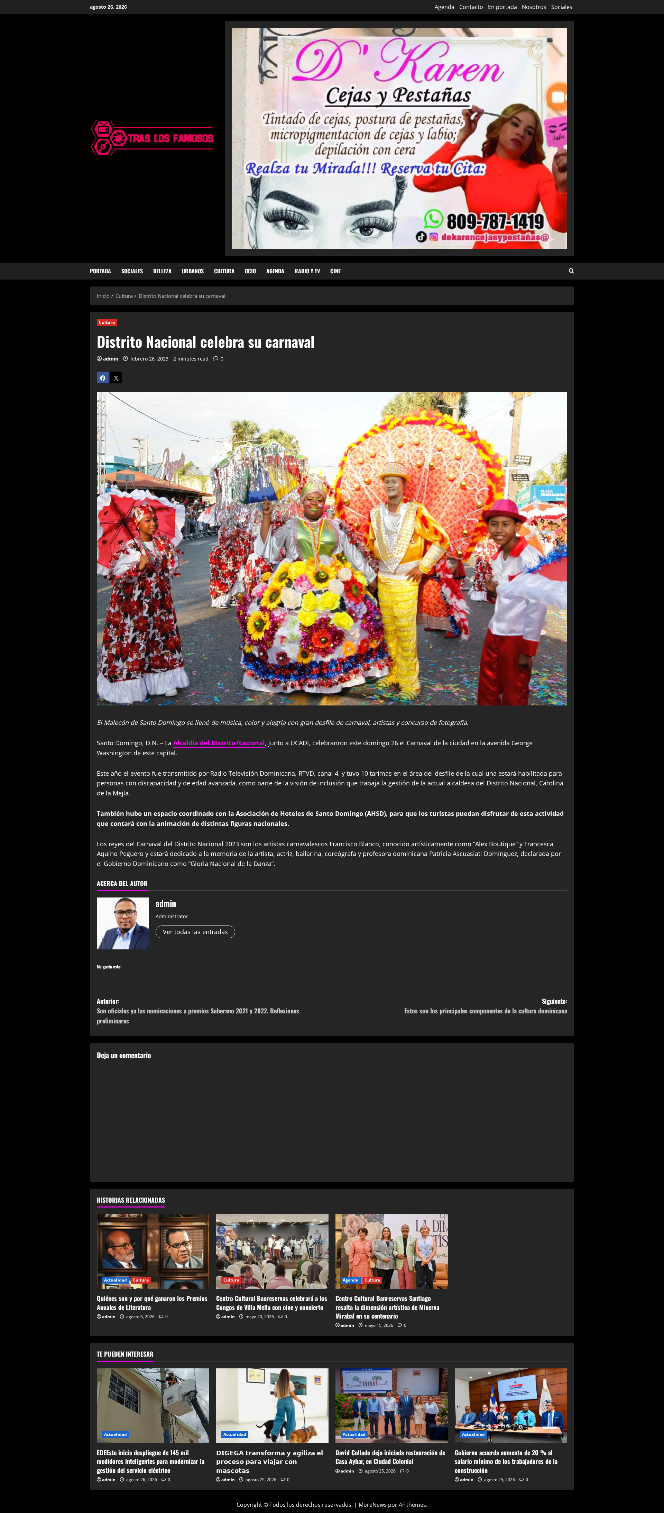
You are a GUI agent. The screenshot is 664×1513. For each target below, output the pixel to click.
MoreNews (373, 1505)
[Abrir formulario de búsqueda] (571, 271)
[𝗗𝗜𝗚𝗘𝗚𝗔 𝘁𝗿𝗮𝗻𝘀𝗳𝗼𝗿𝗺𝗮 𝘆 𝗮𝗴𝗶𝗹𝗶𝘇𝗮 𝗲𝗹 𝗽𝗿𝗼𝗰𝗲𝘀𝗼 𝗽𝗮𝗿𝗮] (272, 1405)
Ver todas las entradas (195, 932)
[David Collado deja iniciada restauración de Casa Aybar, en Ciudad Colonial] (391, 1405)
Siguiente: (485, 1005)
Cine (335, 271)
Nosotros (534, 7)
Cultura (224, 271)
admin (110, 358)
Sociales (561, 7)
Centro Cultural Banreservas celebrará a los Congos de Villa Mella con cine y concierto (271, 1302)
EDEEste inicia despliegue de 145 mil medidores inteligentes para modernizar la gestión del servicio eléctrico (150, 1461)
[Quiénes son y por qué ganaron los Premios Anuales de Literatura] (153, 1251)
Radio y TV (307, 271)
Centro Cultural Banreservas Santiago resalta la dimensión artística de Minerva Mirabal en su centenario (387, 1307)
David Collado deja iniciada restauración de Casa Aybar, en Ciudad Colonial (390, 1457)
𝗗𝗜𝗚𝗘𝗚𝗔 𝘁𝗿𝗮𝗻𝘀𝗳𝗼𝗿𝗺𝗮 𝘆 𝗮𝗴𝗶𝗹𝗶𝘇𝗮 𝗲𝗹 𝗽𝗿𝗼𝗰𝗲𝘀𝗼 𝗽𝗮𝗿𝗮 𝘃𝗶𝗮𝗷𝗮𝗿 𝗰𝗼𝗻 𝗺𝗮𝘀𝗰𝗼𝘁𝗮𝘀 (269, 1461)
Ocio (250, 271)
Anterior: (198, 1011)
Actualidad (115, 1280)
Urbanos (193, 271)
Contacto (471, 7)
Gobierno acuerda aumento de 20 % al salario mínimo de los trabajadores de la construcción (506, 1461)
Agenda (444, 7)
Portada (100, 271)
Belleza (162, 271)
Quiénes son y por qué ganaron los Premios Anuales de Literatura (152, 1302)
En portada (502, 7)
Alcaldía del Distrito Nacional (219, 743)
